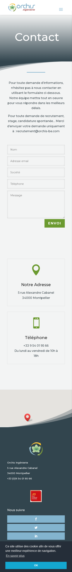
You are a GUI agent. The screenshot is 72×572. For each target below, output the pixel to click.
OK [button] (36, 565)
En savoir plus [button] (15, 555)
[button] (28, 417)
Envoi (54, 223)
